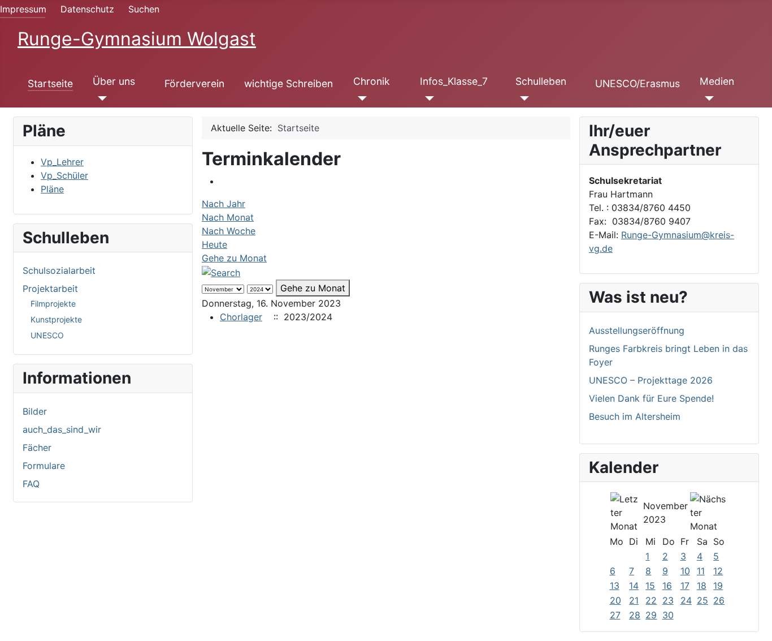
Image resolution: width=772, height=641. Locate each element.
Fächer (37, 447)
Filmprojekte (53, 303)
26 (719, 600)
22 (651, 600)
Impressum (23, 9)
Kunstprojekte (56, 319)
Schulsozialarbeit (59, 270)
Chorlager (241, 316)
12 (718, 571)
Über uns (114, 81)
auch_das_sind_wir (62, 429)
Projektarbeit (50, 288)
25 (702, 600)
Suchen (143, 9)
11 (701, 571)
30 (668, 615)
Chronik (371, 81)
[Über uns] (100, 98)
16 (667, 585)
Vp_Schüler (64, 175)
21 (634, 600)
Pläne (52, 189)
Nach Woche (228, 230)
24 (686, 600)
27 (615, 615)
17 (684, 585)
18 (701, 585)
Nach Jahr (223, 203)
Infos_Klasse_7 (454, 81)
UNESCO (47, 335)
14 (634, 585)
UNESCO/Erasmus (637, 83)
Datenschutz (87, 9)
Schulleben (540, 81)
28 (634, 615)
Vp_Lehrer (62, 161)
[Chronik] (360, 98)
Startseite (50, 83)
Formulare (44, 465)
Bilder (35, 411)
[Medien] (707, 98)
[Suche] (221, 271)
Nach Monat (228, 217)
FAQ (31, 483)
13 (614, 585)
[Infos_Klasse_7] (427, 98)
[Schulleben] (522, 98)
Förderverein (194, 83)
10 (685, 571)
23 (668, 600)
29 (651, 615)
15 (650, 585)
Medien (717, 81)
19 (718, 585)
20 (615, 600)
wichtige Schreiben (288, 83)
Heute (214, 244)
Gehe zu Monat (234, 258)
